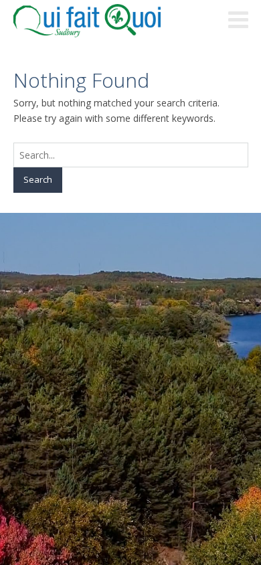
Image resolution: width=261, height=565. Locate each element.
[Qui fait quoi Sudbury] (107, 20)
